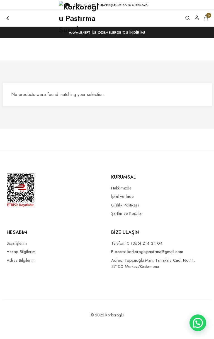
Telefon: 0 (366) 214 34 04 (136, 243)
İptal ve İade (122, 196)
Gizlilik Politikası (125, 205)
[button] (197, 322)
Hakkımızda (121, 188)
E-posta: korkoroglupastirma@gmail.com (147, 252)
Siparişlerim (17, 243)
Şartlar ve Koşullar (127, 213)
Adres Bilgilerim (21, 260)
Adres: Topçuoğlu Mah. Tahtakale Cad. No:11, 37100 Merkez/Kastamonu (153, 263)
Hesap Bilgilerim (21, 252)
